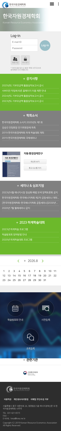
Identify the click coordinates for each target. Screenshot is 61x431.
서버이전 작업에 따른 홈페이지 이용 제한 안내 (24, 91)
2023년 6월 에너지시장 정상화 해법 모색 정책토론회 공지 (30, 192)
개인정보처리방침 (21, 399)
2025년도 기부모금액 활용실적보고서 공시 (22, 85)
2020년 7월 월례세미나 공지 (16, 208)
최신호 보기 (35, 162)
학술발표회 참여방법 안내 (14, 234)
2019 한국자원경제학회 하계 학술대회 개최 (23, 132)
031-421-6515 (13, 413)
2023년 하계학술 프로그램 (15, 229)
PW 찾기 (25, 62)
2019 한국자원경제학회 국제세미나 (19, 138)
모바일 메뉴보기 (52, 4)
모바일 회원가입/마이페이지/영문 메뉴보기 (58, 4)
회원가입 (15, 62)
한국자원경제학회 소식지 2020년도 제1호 (22, 122)
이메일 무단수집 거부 (39, 399)
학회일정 (25, 261)
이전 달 (18, 261)
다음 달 (43, 261)
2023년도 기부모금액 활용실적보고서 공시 (22, 101)
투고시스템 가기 (35, 168)
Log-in (45, 45)
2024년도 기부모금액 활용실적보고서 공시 (22, 96)
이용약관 (7, 399)
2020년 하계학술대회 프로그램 (17, 239)
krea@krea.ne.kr (18, 418)
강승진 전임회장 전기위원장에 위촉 (19, 127)
